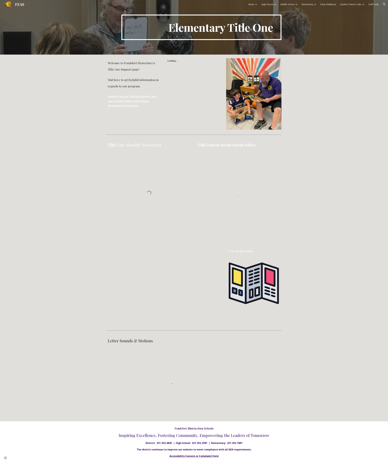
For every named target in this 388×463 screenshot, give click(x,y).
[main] (201, 27)
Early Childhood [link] (328, 4)
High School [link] (267, 4)
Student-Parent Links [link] (350, 4)
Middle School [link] (287, 4)
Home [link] (251, 4)
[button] (384, 4)
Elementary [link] (307, 4)
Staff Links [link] (373, 4)
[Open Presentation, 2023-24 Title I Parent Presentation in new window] (216, 251)
